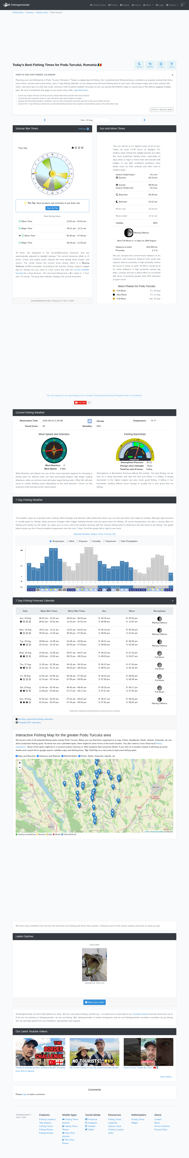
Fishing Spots (18, 12)
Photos (114, 5)
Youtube (91, 1126)
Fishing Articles (46, 1133)
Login (161, 5)
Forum (137, 5)
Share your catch (95, 1002)
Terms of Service (162, 1126)
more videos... (166, 1077)
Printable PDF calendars (29, 722)
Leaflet (146, 831)
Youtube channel (141, 1014)
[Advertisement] (94, 36)
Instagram (92, 1123)
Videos (125, 5)
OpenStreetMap (158, 831)
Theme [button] (172, 5)
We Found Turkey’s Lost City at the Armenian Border (94, 1067)
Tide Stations (45, 1123)
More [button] (148, 5)
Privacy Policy (160, 1129)
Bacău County (42, 12)
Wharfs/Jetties (70, 756)
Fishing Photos (46, 1129)
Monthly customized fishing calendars (35, 719)
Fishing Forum (46, 1126)
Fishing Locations (47, 1119)
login (25, 1094)
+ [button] (20, 763)
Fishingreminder (20, 4)
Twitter (90, 1129)
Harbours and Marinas (49, 756)
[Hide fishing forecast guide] (172, 75)
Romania (30, 12)
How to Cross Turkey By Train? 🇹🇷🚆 (141, 1067)
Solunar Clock (114, 1126)
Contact (158, 1119)
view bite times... (81, 90)
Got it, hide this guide (163, 110)
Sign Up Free (52, 208)
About (157, 1123)
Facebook (92, 1119)
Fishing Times (99, 5)
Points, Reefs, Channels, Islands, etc (98, 756)
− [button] (20, 767)
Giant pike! (94, 944)
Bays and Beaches (27, 756)
